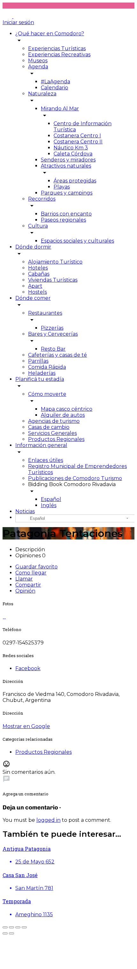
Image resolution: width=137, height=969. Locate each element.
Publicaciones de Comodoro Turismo (75, 478)
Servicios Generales (52, 433)
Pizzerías (52, 328)
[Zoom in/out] (24, 927)
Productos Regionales (56, 439)
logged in (48, 820)
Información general (41, 445)
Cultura (38, 226)
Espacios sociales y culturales (77, 241)
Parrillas (38, 361)
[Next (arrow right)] (11, 933)
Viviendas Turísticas (52, 280)
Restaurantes (45, 313)
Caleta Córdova (73, 154)
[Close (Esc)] (5, 927)
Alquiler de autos (63, 415)
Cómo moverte (47, 394)
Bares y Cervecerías (53, 334)
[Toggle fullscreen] (17, 927)
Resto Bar (53, 349)
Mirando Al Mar (60, 109)
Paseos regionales (63, 220)
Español (51, 499)
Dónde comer (33, 298)
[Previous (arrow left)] (5, 933)
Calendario (54, 88)
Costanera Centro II (78, 142)
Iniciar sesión (18, 22)
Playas (62, 187)
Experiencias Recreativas (59, 55)
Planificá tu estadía (39, 379)
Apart (35, 286)
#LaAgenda (55, 82)
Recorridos (41, 199)
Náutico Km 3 (71, 148)
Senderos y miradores (68, 160)
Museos (37, 61)
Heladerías (41, 373)
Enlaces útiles (45, 460)
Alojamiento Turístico (55, 262)
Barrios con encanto (66, 214)
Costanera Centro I (77, 136)
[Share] (11, 927)
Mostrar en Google (26, 726)
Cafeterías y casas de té (57, 355)
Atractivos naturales (66, 166)
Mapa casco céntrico (66, 409)
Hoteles (38, 268)
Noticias (25, 511)
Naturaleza (42, 94)
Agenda (38, 67)
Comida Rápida (47, 367)
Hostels (37, 292)
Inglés (48, 505)
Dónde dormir (33, 247)
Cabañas (38, 274)
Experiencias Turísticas (57, 48)
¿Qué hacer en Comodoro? (49, 34)
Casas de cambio (48, 427)
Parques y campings (66, 193)
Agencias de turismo (54, 421)
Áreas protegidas (75, 181)
